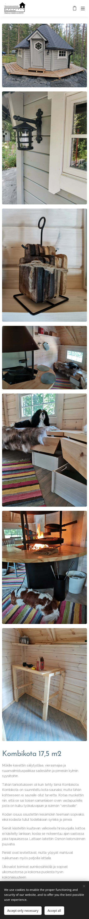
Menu (83, 8)
